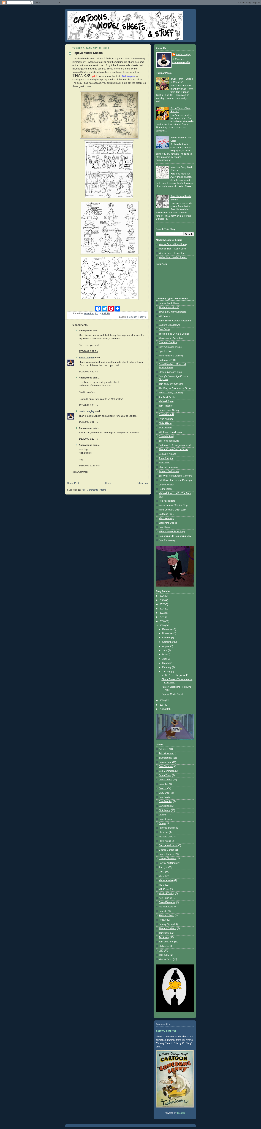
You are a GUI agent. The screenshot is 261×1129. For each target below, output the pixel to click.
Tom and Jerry (166, 941)
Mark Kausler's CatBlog (171, 355)
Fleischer (132, 317)
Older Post (142, 483)
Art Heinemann (166, 753)
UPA (161, 950)
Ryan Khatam (166, 419)
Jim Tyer (163, 867)
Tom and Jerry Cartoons (171, 384)
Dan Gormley (165, 801)
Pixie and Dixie (166, 915)
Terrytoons (164, 933)
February (167, 667)
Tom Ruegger (165, 406)
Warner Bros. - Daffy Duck (172, 249)
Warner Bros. (165, 959)
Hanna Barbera (166, 854)
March (165, 663)
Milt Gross (164, 889)
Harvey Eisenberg (168, 858)
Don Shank (164, 527)
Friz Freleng (165, 841)
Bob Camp (164, 329)
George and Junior (168, 845)
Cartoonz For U (166, 514)
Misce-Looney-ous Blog (171, 392)
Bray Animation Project (170, 347)
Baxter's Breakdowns (169, 325)
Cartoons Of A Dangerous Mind (175, 445)
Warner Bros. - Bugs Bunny (173, 244)
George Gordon (166, 850)
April (165, 659)
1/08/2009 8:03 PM (88, 405)
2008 (162, 700)
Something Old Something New (175, 536)
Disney (162, 814)
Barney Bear (165, 762)
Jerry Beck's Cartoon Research (175, 320)
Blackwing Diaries (168, 523)
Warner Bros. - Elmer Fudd (172, 253)
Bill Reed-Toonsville (169, 441)
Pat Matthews (166, 906)
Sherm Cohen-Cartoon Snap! (173, 449)
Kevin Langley (86, 357)
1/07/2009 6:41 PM (88, 351)
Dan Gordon (165, 797)
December (167, 629)
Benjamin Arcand (167, 454)
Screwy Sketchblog (169, 303)
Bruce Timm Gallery (169, 410)
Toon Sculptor (166, 458)
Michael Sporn (166, 401)
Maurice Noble (166, 880)
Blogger (181, 1113)
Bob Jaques (128, 76)
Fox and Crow (166, 836)
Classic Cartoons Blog (170, 372)
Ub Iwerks (164, 946)
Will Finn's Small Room (171, 432)
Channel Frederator (168, 467)
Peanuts (163, 911)
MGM (161, 885)
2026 (162, 596)
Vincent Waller (166, 484)
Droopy (162, 823)
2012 (162, 613)
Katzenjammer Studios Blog (173, 505)
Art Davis (163, 749)
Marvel (162, 876)
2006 (162, 709)
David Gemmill (166, 414)
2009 (162, 625)
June (165, 650)
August (166, 646)
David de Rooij (166, 436)
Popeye (142, 317)
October (166, 637)
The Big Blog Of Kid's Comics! (174, 334)
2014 (162, 608)
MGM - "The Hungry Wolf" (175, 675)
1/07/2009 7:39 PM (88, 371)
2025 (162, 600)
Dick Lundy (164, 810)
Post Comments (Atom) (93, 490)
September (168, 642)
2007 (162, 705)
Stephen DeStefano (169, 471)
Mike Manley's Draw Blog (172, 531)
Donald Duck (165, 819)
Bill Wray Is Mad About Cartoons (175, 476)
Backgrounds (165, 758)
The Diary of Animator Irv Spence (176, 388)
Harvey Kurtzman (168, 863)
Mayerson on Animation (171, 338)
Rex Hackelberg (167, 501)
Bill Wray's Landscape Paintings (175, 480)
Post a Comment (79, 472)
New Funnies (165, 898)
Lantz (161, 871)
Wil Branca (164, 316)
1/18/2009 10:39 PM (89, 465)
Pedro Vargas (166, 489)
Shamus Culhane (167, 928)
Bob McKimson (167, 771)
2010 (162, 621)
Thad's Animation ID (169, 307)
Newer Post (73, 483)
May (164, 654)
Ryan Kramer (165, 427)
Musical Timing (166, 893)
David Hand (165, 806)
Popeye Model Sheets (173, 694)
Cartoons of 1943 (167, 360)
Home (108, 483)
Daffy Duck (164, 793)
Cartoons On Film (168, 342)
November (167, 633)
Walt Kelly (164, 955)
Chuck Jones (165, 779)
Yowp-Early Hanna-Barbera (172, 312)
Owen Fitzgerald (167, 902)
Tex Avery (164, 937)
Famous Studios (167, 828)
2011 (162, 617)
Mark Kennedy (166, 518)
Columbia (163, 784)
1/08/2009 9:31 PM (88, 422)
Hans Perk (164, 462)
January (166, 671)
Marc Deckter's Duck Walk (172, 510)
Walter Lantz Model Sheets (173, 257)
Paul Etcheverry (167, 540)
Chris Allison (165, 423)
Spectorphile (165, 351)
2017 (162, 604)
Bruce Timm (165, 775)
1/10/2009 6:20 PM (88, 439)
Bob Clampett (166, 766)
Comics (163, 788)
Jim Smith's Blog (167, 397)
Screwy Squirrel (167, 924)
